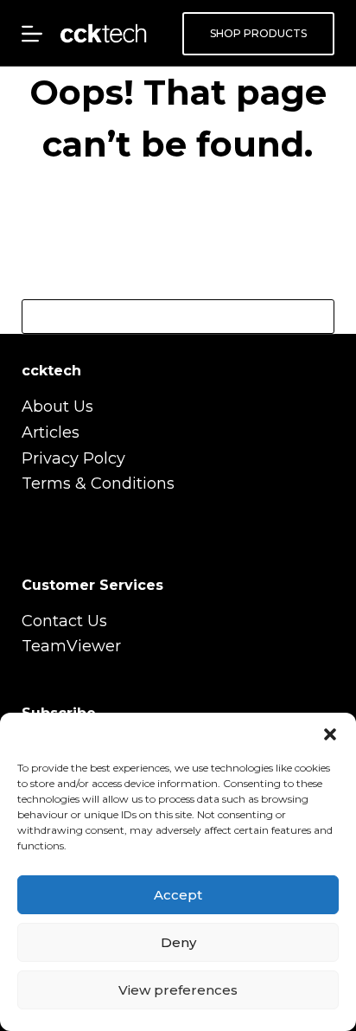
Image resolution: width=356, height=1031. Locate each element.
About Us (57, 406)
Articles (50, 432)
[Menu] (32, 33)
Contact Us (64, 621)
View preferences (178, 990)
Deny (178, 942)
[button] (330, 734)
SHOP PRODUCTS (258, 33)
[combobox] (162, 316)
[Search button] (317, 316)
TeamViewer (71, 646)
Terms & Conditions (98, 483)
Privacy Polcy (73, 458)
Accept (178, 895)
